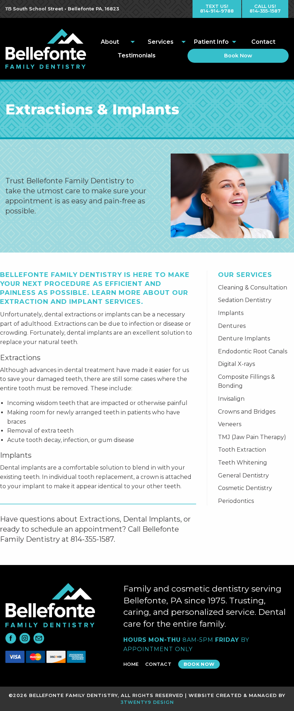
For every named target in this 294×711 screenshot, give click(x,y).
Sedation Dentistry (244, 300)
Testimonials (137, 55)
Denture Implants (244, 338)
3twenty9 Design (147, 702)
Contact (263, 41)
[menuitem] (111, 42)
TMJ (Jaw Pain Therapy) (252, 437)
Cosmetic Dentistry (245, 488)
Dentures (232, 325)
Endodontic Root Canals (252, 351)
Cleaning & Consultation (252, 287)
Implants (230, 313)
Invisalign (231, 398)
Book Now (238, 55)
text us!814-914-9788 (217, 9)
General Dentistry (243, 475)
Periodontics (236, 501)
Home (130, 664)
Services (161, 41)
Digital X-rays (236, 364)
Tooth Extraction (242, 449)
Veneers (229, 424)
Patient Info (211, 41)
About (110, 41)
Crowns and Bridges (246, 411)
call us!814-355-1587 (265, 9)
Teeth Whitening (242, 462)
